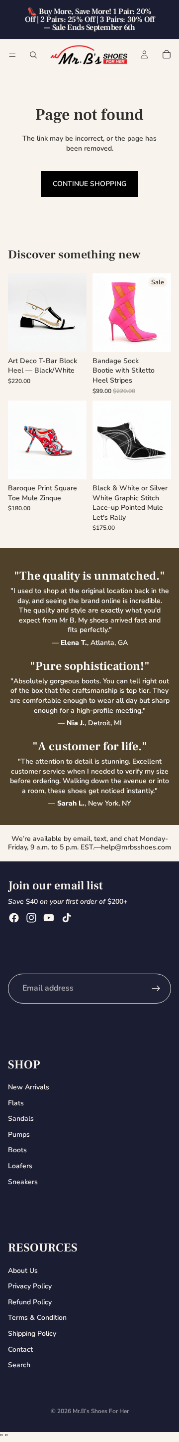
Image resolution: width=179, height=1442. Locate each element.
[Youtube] (49, 918)
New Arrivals (28, 1087)
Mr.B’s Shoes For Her (101, 1411)
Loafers (20, 1166)
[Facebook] (14, 918)
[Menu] (12, 54)
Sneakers (23, 1182)
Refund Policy (30, 1302)
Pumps (19, 1134)
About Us (23, 1270)
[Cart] (167, 54)
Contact (20, 1349)
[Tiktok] (67, 918)
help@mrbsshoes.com (136, 847)
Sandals (21, 1119)
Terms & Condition (37, 1318)
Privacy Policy (30, 1286)
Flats (16, 1103)
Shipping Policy (32, 1333)
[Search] (33, 55)
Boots (17, 1150)
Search (19, 1365)
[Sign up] (156, 988)
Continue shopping (89, 184)
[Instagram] (31, 918)
